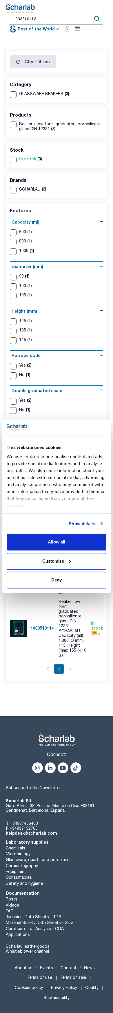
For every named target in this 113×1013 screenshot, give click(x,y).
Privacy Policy (64, 987)
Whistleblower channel (27, 951)
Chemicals (15, 848)
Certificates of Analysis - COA (35, 928)
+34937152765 (24, 828)
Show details (82, 523)
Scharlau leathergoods (28, 946)
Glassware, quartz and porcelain (37, 859)
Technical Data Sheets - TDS (33, 916)
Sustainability (56, 997)
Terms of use (39, 977)
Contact (68, 967)
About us (23, 967)
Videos (12, 905)
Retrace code (26, 355)
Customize (53, 561)
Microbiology (18, 853)
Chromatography (22, 865)
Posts (11, 899)
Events (46, 967)
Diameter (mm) (27, 266)
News (89, 967)
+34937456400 (24, 823)
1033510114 (42, 628)
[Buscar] (97, 19)
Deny (56, 579)
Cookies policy (29, 987)
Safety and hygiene (24, 883)
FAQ (10, 911)
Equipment (16, 871)
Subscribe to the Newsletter (33, 787)
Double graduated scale (37, 390)
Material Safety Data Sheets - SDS (40, 922)
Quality (92, 987)
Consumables (19, 877)
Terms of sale (73, 977)
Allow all (56, 541)
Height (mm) (24, 311)
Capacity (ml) (25, 222)
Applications (18, 934)
